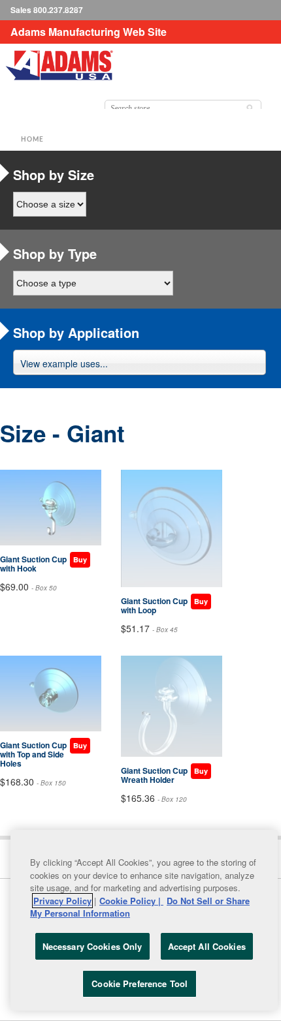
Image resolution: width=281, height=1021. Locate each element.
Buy (80, 559)
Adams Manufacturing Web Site (88, 32)
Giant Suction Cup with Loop (154, 605)
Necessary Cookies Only (92, 946)
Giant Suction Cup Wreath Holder (154, 775)
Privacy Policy (62, 900)
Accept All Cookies (207, 946)
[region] (144, 920)
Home (32, 139)
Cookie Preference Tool (139, 983)
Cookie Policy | (131, 900)
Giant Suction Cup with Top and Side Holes (33, 754)
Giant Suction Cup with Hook (33, 563)
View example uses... (64, 363)
